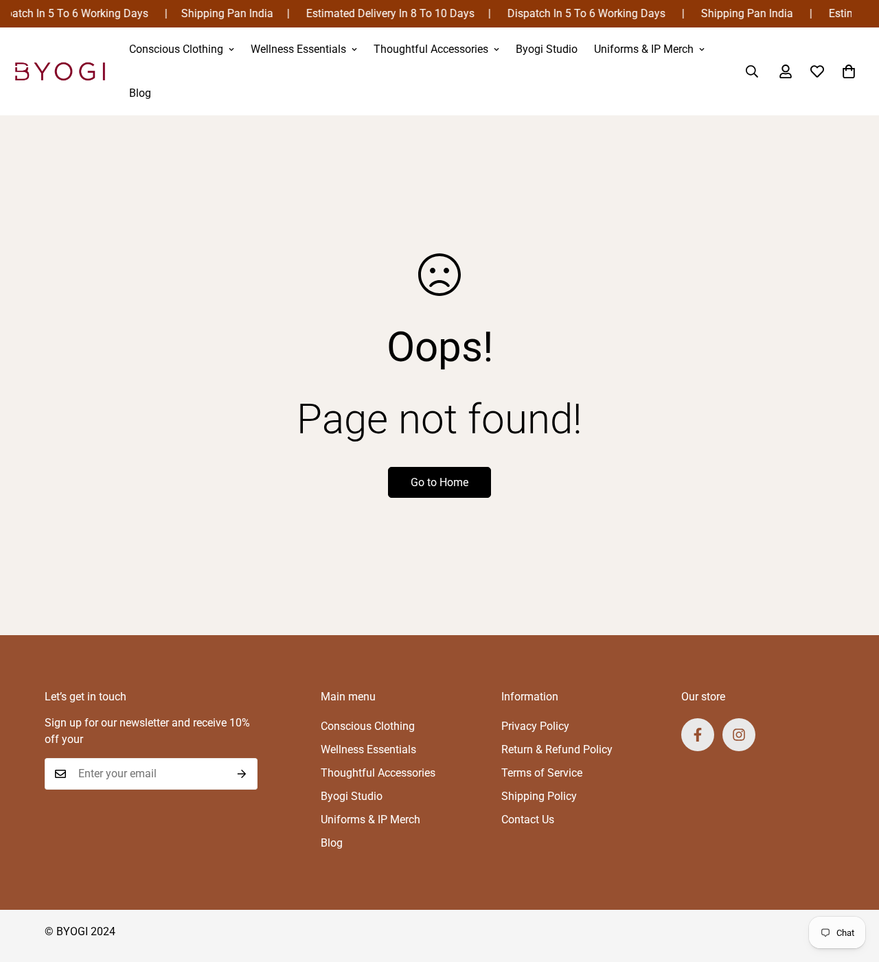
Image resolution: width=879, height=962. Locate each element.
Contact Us (527, 819)
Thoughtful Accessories (431, 49)
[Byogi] (60, 71)
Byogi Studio (547, 49)
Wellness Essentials (298, 49)
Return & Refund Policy (557, 749)
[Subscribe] (242, 774)
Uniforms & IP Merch (644, 49)
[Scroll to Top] (852, 887)
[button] (849, 71)
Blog (140, 93)
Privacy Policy (535, 726)
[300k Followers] (697, 734)
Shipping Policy (539, 796)
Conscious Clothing (176, 49)
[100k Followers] (738, 734)
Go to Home (439, 482)
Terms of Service (541, 772)
